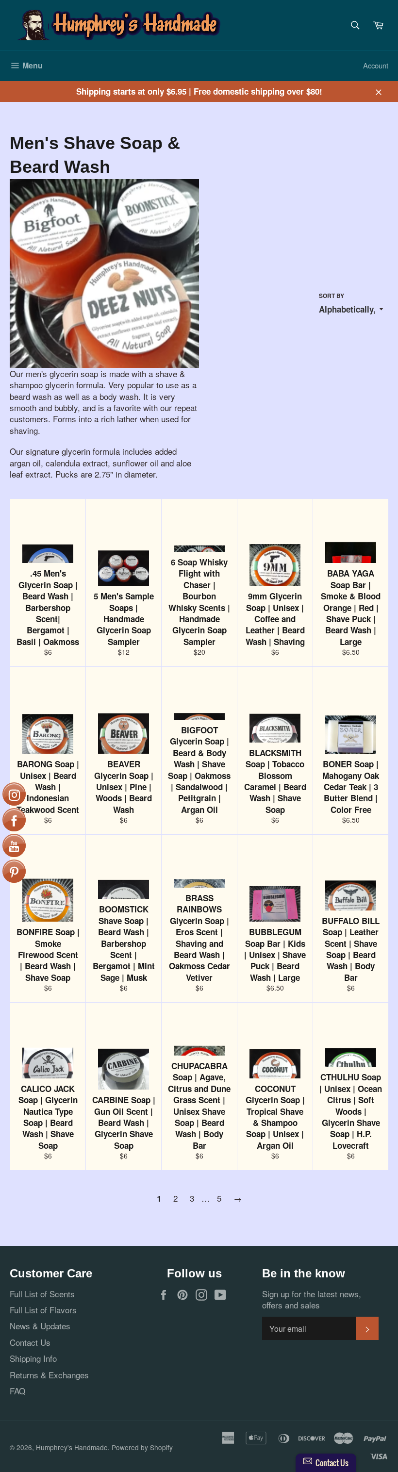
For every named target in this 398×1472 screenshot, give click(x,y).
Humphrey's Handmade (72, 1447)
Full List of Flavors (43, 1310)
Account (375, 65)
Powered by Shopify (142, 1447)
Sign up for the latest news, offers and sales (311, 1299)
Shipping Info (33, 1358)
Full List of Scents (42, 1294)
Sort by (331, 296)
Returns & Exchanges (49, 1375)
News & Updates (40, 1326)
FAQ (17, 1391)
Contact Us (30, 1342)
